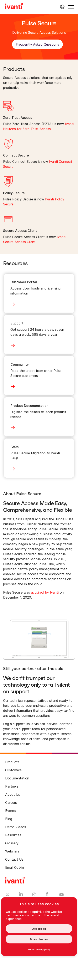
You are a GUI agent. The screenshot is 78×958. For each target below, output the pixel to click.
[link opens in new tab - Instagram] (34, 895)
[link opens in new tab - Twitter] (7, 895)
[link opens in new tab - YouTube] (61, 895)
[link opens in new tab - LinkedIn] (21, 895)
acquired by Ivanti (45, 592)
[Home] (14, 6)
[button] (71, 7)
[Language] (61, 6)
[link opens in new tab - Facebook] (47, 895)
